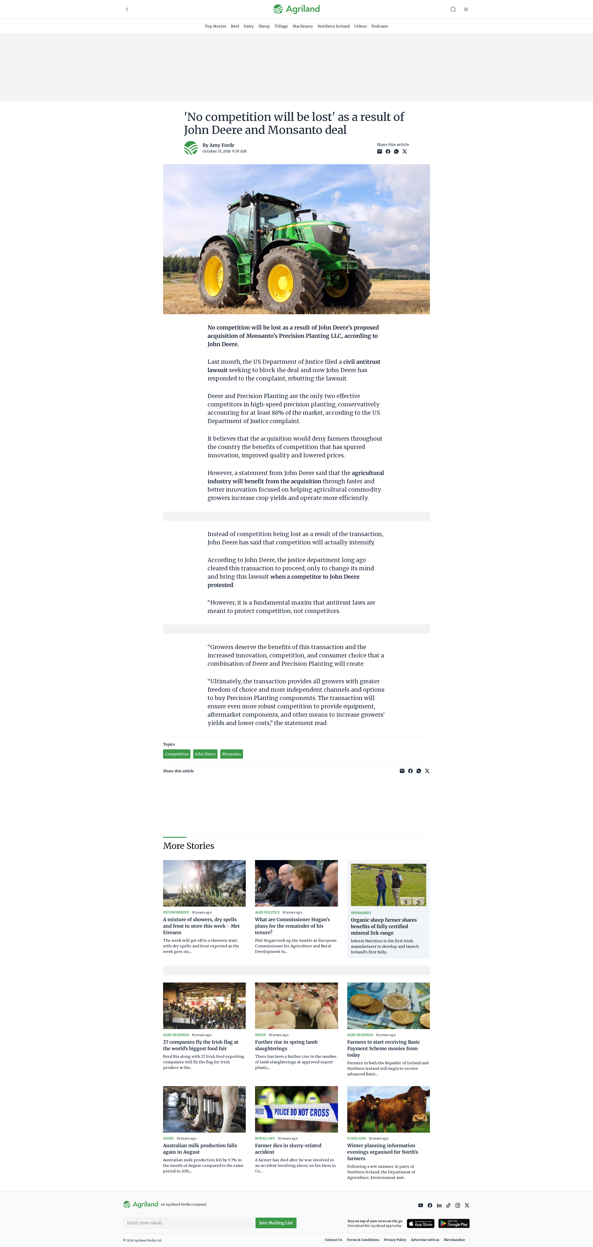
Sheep (264, 26)
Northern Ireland (334, 26)
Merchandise (454, 1240)
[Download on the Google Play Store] (454, 1223)
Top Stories (215, 26)
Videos (360, 26)
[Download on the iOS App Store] (421, 1223)
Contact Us (333, 1240)
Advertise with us (425, 1240)
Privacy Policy (395, 1240)
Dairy (249, 26)
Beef (235, 26)
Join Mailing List (276, 1222)
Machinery (303, 26)
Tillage (281, 26)
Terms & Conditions (363, 1240)
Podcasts (380, 26)
